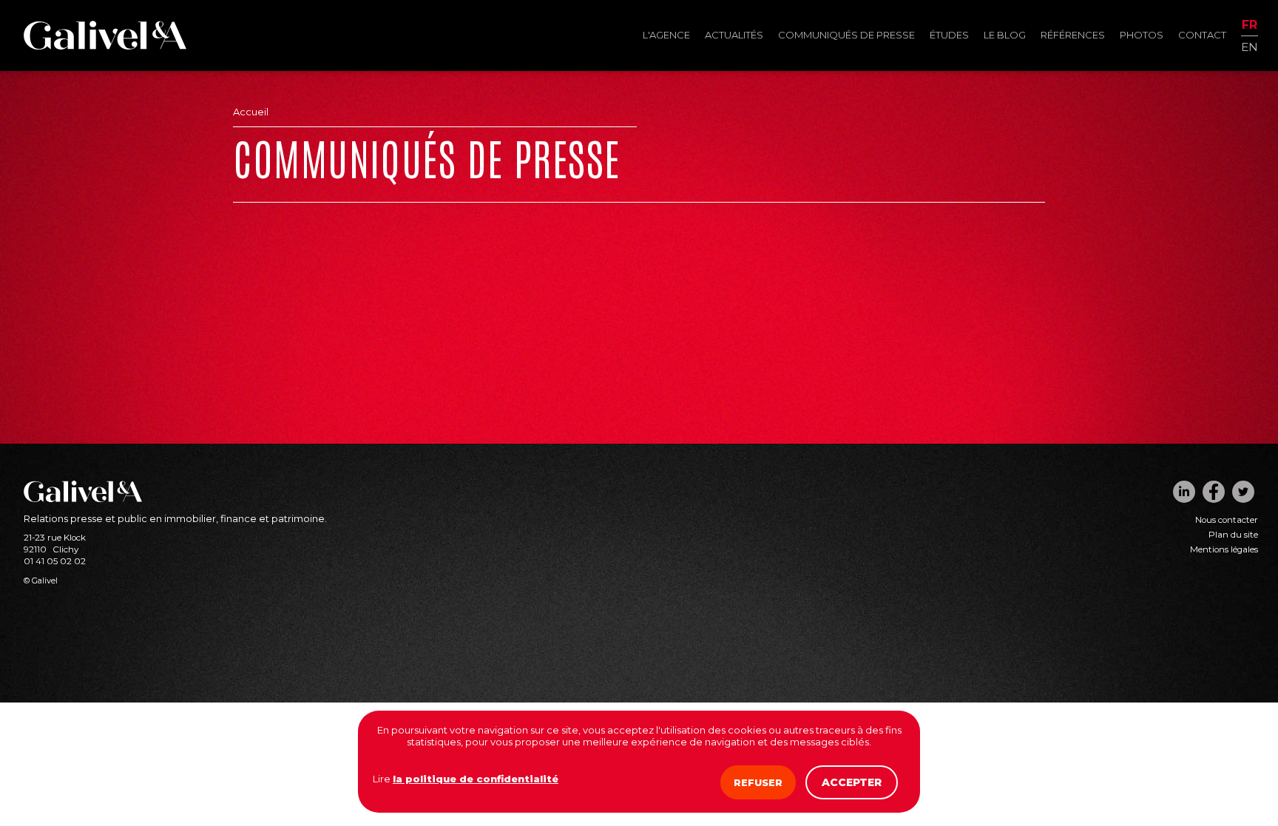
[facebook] (1214, 492)
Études (949, 35)
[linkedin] (1184, 492)
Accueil (250, 112)
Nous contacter (1226, 520)
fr (1249, 25)
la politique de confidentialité (475, 779)
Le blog (1005, 35)
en (1249, 46)
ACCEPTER (852, 782)
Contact (1202, 35)
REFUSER (758, 782)
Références (1073, 35)
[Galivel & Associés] (105, 46)
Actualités (734, 35)
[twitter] (1243, 492)
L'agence (666, 35)
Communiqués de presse (846, 35)
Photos (1141, 35)
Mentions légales (1224, 549)
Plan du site (1233, 534)
